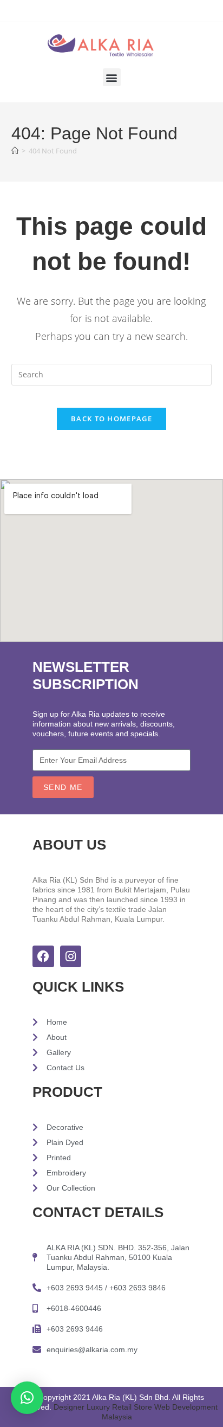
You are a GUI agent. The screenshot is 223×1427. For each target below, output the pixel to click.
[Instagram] (71, 956)
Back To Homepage (111, 418)
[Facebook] (43, 956)
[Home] (14, 151)
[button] (112, 77)
